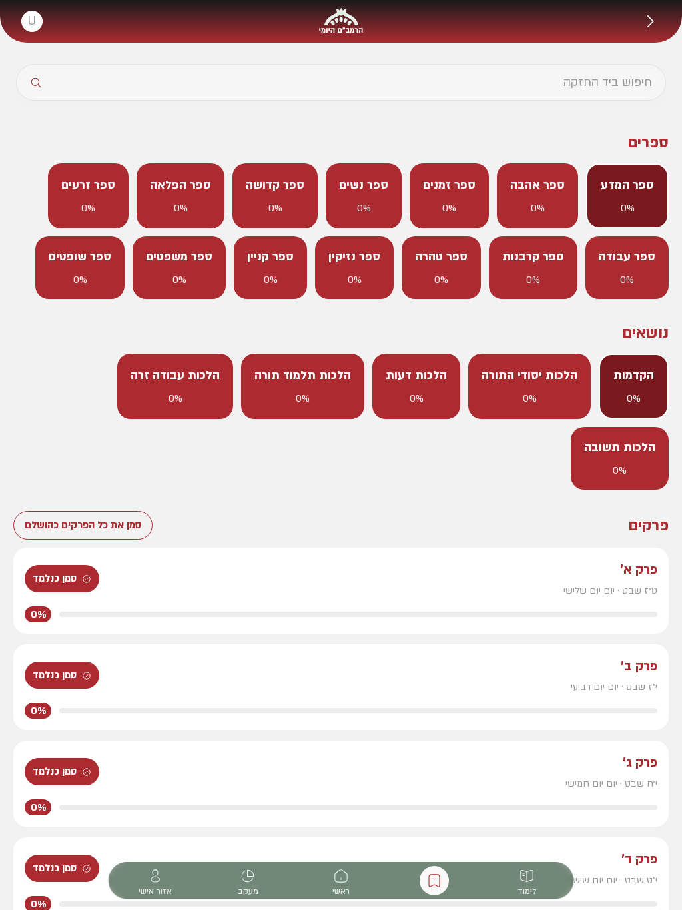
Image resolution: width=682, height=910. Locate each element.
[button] (650, 21)
